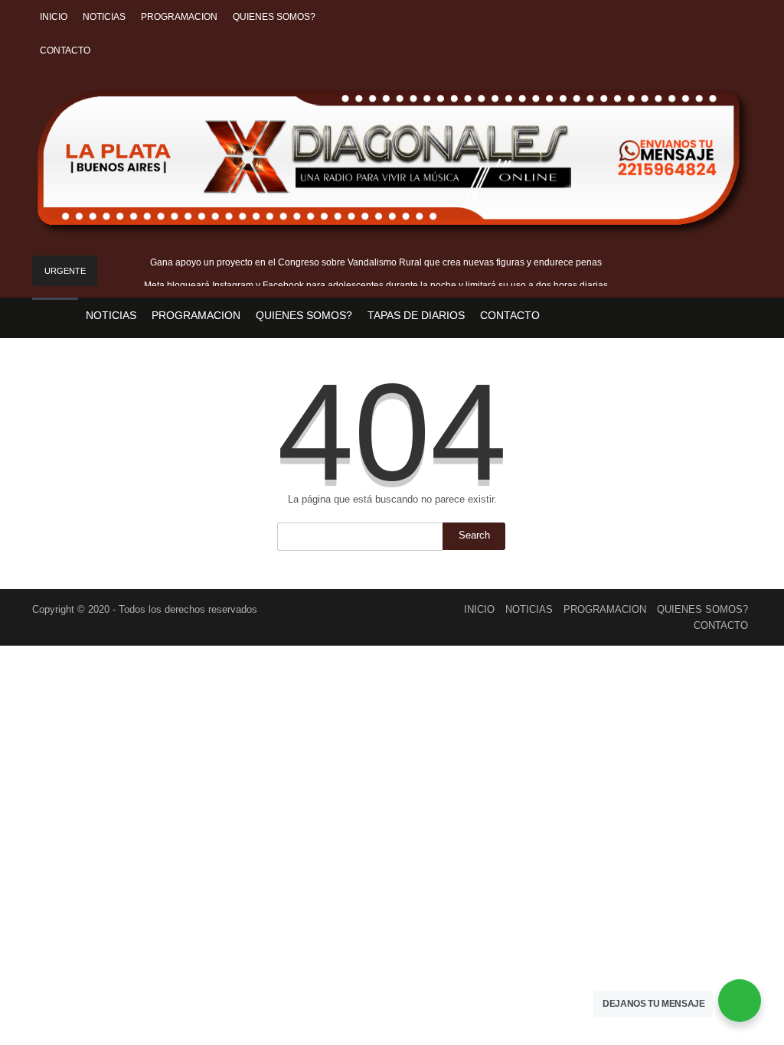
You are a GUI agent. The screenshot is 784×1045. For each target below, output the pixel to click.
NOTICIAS (104, 16)
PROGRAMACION (179, 16)
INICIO (53, 16)
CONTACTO (65, 50)
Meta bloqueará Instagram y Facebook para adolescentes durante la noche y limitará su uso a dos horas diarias (376, 285)
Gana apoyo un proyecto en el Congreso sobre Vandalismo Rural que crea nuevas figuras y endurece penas (376, 262)
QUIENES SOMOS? (274, 16)
